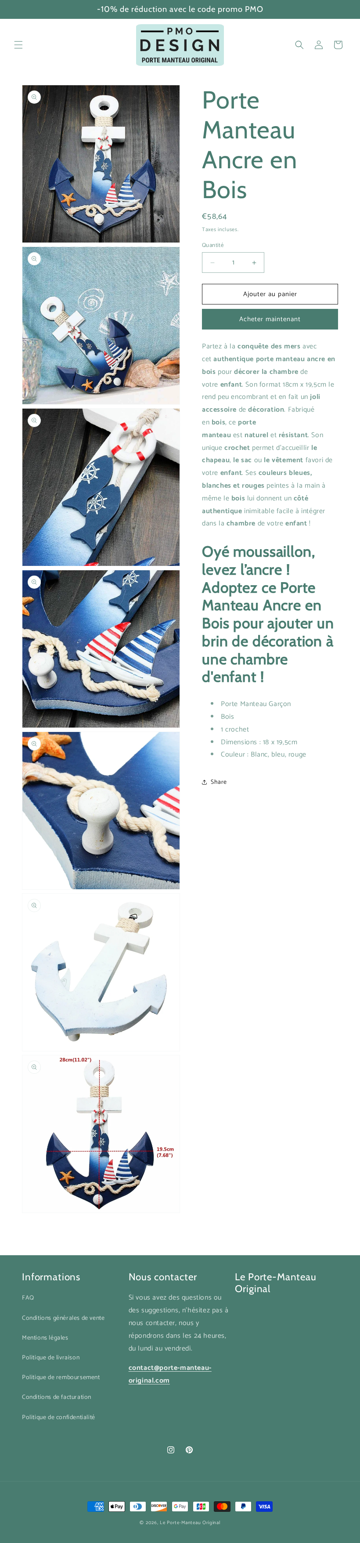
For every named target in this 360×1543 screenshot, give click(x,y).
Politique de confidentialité (58, 1418)
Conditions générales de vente (63, 1318)
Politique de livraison (50, 1358)
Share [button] (219, 782)
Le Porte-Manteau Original (190, 1523)
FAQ (28, 1298)
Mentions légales (45, 1338)
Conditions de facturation (56, 1397)
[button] (18, 44)
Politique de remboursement (61, 1378)
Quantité (212, 245)
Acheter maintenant (270, 319)
